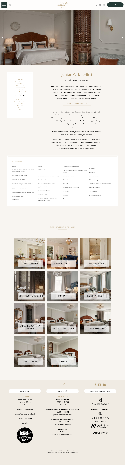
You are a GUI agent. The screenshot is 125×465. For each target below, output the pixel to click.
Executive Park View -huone (20, 100)
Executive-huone (20, 97)
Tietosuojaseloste (55, 450)
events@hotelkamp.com (62, 424)
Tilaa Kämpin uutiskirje (24, 409)
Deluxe (20, 108)
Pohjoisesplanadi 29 (24, 399)
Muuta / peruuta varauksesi (25, 414)
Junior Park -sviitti (20, 96)
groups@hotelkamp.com (62, 415)
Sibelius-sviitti (20, 85)
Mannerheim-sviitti (20, 87)
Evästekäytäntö (70, 450)
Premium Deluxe (20, 104)
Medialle (25, 423)
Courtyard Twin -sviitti (20, 91)
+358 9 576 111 (62, 432)
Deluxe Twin (20, 106)
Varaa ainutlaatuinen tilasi (100, 391)
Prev (2, 37)
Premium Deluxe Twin (20, 102)
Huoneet (20, 79)
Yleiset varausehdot (25, 418)
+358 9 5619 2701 (62, 402)
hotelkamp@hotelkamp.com (62, 434)
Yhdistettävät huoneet (20, 110)
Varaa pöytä (62, 391)
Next (122, 37)
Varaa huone (24, 391)
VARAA (115, 5)
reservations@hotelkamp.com (62, 405)
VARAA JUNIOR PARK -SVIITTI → (77, 103)
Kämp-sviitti (20, 93)
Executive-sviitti (20, 89)
